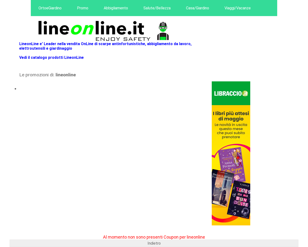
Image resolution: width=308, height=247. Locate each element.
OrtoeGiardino (50, 8)
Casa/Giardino (197, 8)
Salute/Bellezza (157, 8)
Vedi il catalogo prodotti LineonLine (51, 57)
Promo (82, 8)
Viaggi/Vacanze (238, 8)
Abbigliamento (116, 8)
